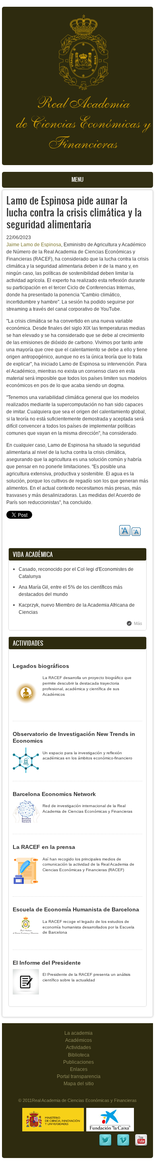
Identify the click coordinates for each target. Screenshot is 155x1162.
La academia (78, 1033)
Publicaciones (78, 1062)
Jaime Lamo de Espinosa (33, 244)
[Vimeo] (123, 1145)
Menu (77, 179)
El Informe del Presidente (47, 963)
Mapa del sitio (79, 1083)
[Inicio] (77, 48)
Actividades (78, 1047)
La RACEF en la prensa (44, 847)
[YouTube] (141, 1145)
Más (138, 623)
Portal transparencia (79, 1076)
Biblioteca (78, 1055)
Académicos (78, 1040)
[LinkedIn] (105, 1145)
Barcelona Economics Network (54, 794)
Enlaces (78, 1069)
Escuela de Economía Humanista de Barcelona (76, 909)
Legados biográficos (41, 666)
